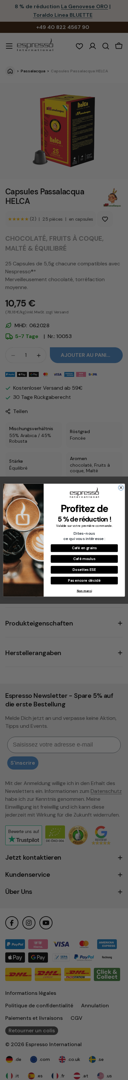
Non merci (84, 591)
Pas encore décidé (84, 580)
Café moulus (84, 558)
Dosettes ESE (84, 569)
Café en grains (84, 548)
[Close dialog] (120, 487)
